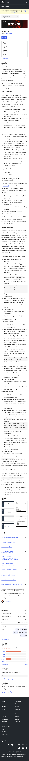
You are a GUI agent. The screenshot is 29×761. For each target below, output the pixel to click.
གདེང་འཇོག (5, 47)
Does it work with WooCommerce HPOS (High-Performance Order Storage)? (9, 558)
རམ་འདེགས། (5, 58)
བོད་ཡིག (6, 741)
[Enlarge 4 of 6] (12, 524)
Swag (17, 721)
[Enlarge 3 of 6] (12, 517)
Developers (4, 719)
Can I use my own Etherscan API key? (12, 584)
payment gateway (23, 632)
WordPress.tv (5, 721)
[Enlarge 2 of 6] (12, 510)
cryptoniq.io (6, 186)
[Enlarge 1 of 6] (12, 503)
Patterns (17, 709)
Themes (17, 704)
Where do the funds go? (8, 542)
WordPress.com (6, 726)
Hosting (3, 706)
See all (26, 664)
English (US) (25, 626)
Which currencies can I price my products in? (7, 551)
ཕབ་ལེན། (4, 37)
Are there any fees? (6, 547)
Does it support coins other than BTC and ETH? (8, 564)
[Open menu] (26, 2)
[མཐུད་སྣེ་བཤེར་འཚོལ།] (17, 16)
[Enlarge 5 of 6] (25, 503)
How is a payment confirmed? (9, 569)
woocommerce (23, 635)
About (3, 701)
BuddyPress (5, 734)
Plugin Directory (5, 6)
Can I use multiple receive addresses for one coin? (8, 574)
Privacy (3, 709)
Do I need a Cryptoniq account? (10, 537)
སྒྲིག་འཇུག (5, 51)
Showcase (18, 701)
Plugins (17, 706)
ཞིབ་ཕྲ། (4, 43)
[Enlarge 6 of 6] (25, 517)
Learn (3, 714)
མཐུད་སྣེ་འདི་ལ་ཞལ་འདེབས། (7, 692)
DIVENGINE (9, 33)
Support (3, 716)
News (3, 704)
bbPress (4, 731)
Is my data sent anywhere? (8, 580)
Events (17, 716)
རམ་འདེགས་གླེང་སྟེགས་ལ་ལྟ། (7, 679)
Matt (3, 729)
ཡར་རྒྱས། (5, 54)
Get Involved (18, 714)
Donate (18, 719)
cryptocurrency (23, 629)
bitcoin (17, 629)
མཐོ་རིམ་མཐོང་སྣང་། (5, 639)
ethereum (16, 632)
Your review (4, 664)
